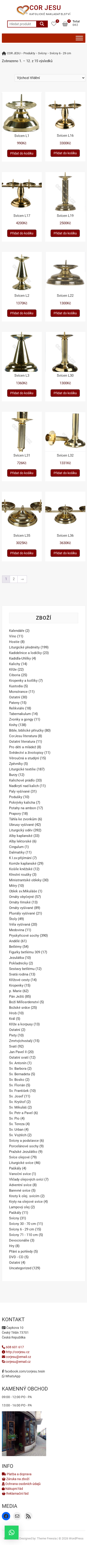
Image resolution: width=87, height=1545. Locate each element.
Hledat (42, 24)
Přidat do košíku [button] (21, 153)
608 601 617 (14, 1347)
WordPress (76, 1538)
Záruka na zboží (17, 1479)
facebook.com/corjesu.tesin (24, 1371)
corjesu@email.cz (18, 1357)
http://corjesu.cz (17, 1352)
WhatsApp (12, 1376)
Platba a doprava (19, 1474)
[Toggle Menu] (79, 38)
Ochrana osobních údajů (23, 1484)
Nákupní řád (14, 1488)
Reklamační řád (17, 1493)
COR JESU (45, 8)
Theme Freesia (47, 1538)
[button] (12, 1532)
